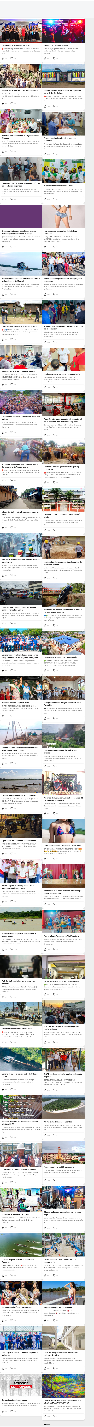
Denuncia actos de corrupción (14, 1400)
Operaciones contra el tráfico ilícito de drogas (60, 751)
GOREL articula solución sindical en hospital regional (63, 1075)
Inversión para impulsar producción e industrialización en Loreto (18, 887)
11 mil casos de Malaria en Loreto (16, 1214)
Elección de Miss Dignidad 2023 (15, 703)
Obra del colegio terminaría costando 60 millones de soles (61, 1354)
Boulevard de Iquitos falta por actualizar (19, 1169)
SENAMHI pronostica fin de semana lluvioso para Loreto (21, 561)
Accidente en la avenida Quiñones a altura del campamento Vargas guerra (20, 465)
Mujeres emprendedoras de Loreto (58, 186)
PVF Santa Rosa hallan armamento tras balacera (18, 982)
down (12, 58)
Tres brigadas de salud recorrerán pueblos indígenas (20, 1353)
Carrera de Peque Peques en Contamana (19, 795)
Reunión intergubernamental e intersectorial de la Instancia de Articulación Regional (63, 420)
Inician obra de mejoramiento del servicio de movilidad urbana (63, 563)
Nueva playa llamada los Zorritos (58, 1122)
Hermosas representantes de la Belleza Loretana (60, 232)
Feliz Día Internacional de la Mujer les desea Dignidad (20, 137)
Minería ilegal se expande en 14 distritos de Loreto (20, 1075)
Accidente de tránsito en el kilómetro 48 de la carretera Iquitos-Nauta (63, 611)
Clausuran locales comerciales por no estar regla (62, 1213)
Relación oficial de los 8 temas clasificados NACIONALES (20, 1123)
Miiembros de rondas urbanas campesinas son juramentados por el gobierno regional (20, 656)
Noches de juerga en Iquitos (56, 45)
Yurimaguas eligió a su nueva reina (16, 1307)
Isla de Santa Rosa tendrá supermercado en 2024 (20, 513)
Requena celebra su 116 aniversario (59, 1167)
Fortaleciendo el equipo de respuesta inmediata (60, 139)
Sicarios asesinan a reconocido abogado (61, 981)
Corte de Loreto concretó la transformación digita (62, 515)
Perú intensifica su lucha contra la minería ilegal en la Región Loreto (20, 749)
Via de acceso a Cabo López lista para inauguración (60, 1261)
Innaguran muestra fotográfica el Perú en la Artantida (62, 704)
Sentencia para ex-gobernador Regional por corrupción (62, 468)
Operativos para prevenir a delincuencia (19, 840)
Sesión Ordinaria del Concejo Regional (18, 371)
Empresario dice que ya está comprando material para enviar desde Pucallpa (19, 232)
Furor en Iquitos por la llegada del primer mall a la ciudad (61, 1027)
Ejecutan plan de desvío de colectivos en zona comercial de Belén (19, 608)
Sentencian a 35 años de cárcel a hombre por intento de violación (63, 892)
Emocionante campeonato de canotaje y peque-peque (19, 934)
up (3, 58)
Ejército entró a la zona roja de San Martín (20, 90)
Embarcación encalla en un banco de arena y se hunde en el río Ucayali (21, 279)
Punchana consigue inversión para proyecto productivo (63, 279)
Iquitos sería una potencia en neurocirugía (62, 374)
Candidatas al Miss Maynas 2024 (15, 45)
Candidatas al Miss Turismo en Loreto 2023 (62, 845)
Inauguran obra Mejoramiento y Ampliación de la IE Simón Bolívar (62, 91)
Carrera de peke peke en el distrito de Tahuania (18, 1260)
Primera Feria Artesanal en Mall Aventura (61, 936)
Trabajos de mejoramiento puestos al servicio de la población (63, 327)
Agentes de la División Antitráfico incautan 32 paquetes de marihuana (63, 799)
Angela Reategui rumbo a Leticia (58, 1307)
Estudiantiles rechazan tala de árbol (17, 1029)
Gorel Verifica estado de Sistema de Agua (19, 326)
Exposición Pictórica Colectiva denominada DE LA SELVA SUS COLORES (62, 1401)
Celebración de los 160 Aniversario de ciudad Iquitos (21, 418)
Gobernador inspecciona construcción (60, 657)
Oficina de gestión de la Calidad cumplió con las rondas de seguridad (21, 184)
